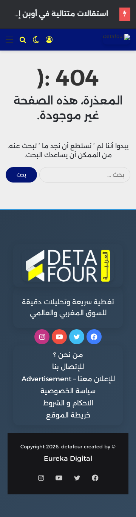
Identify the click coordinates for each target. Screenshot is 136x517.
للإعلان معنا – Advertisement (68, 379)
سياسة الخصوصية (68, 391)
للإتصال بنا (68, 367)
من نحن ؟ (68, 355)
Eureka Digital (68, 458)
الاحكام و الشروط (68, 403)
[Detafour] (116, 39)
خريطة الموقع (68, 415)
